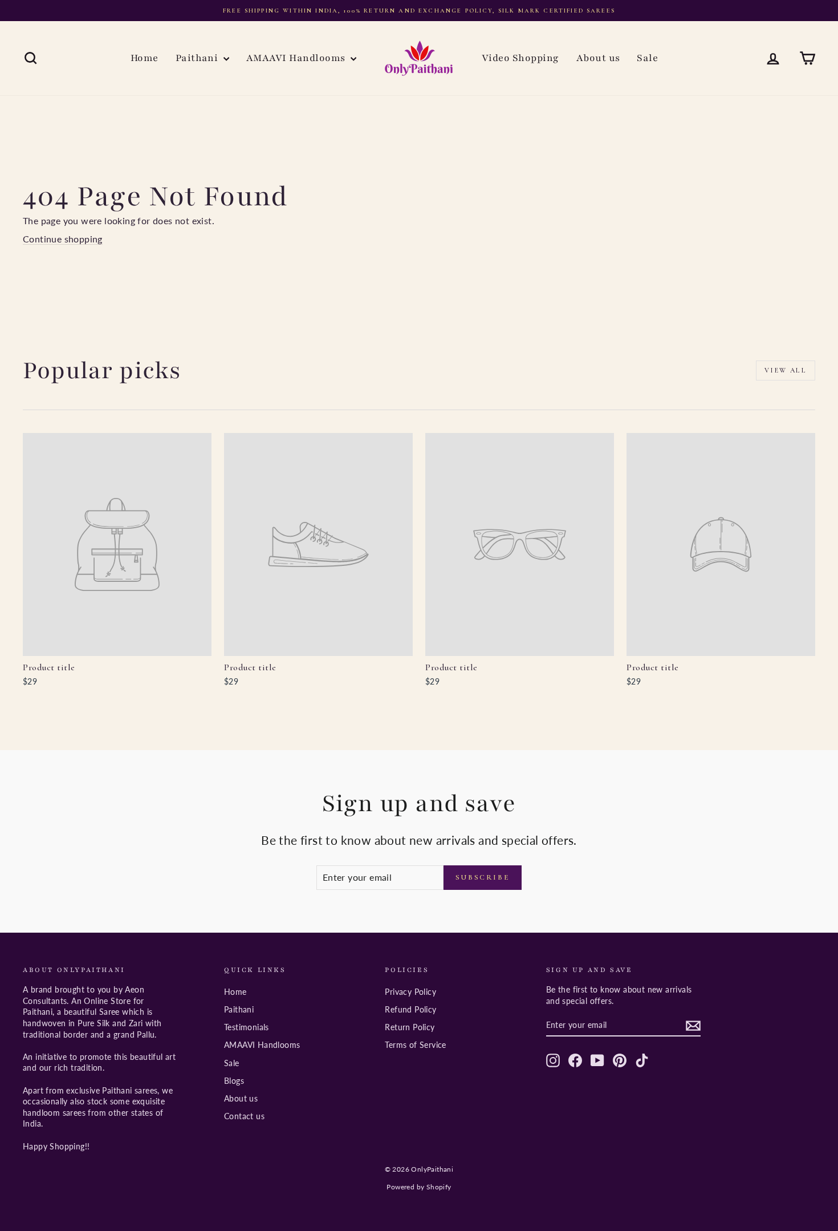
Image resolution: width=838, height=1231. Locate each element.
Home (144, 57)
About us (598, 57)
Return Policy (409, 1027)
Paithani (198, 57)
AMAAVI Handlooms (297, 57)
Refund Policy (410, 1009)
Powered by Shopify (419, 1187)
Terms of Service (415, 1045)
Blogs (234, 1081)
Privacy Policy (410, 992)
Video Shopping (520, 57)
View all (785, 370)
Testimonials (246, 1027)
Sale (647, 57)
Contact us (244, 1116)
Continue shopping (63, 238)
